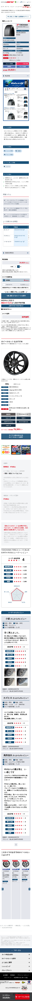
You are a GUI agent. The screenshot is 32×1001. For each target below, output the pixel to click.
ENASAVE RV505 (18, 229)
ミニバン (8, 166)
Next (29, 889)
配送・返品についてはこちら (13, 473)
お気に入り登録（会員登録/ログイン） (19, 16)
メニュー (12, 6)
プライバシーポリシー (23, 975)
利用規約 (12, 975)
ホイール (7, 6)
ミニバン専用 (9, 151)
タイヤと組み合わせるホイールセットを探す (16, 436)
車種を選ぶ (18, 925)
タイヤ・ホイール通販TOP (6, 925)
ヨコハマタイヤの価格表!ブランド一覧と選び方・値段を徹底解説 (16, 209)
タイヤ (2, 6)
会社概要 (5, 975)
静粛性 (19, 151)
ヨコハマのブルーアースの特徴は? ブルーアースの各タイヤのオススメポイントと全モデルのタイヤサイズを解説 (15, 202)
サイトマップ (7, 977)
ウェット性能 (9, 154)
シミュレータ (18, 6)
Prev (2, 889)
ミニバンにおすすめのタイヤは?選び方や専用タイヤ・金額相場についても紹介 (15, 215)
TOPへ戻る (17, 950)
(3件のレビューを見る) (14, 60)
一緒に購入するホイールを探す (16, 295)
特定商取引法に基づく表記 (21, 977)
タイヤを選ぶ (26, 925)
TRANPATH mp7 (18, 241)
